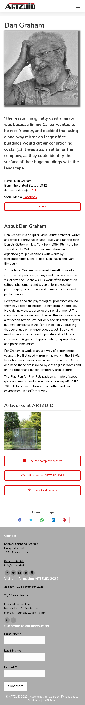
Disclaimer (34, 701)
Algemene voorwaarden (44, 697)
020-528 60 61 (14, 561)
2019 (34, 190)
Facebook (30, 197)
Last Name (12, 650)
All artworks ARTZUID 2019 (45, 475)
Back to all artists (45, 490)
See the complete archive (45, 461)
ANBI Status (50, 701)
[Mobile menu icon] (78, 6)
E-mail (10, 667)
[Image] (41, 68)
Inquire (42, 206)
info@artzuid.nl (14, 566)
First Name (13, 634)
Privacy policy (69, 697)
